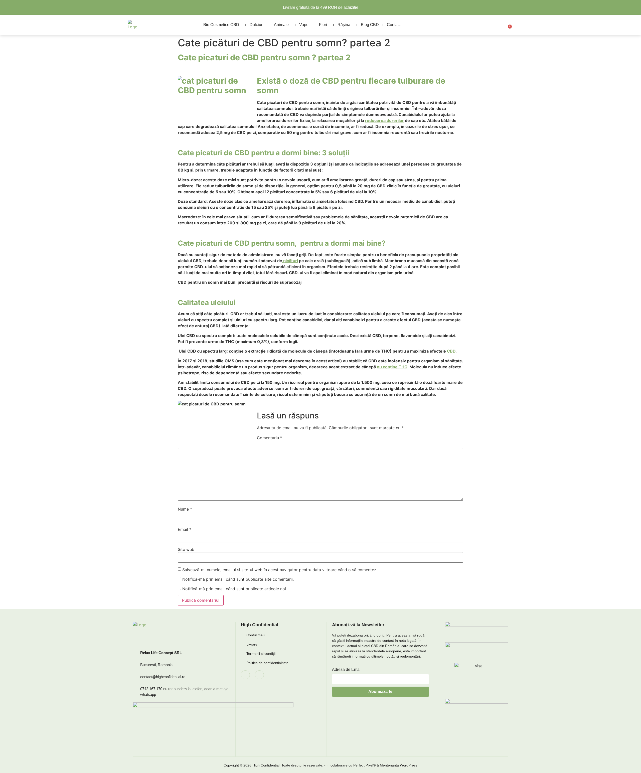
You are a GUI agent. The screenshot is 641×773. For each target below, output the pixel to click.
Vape (303, 25)
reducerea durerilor (384, 120)
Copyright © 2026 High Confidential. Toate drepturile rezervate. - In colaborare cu (288, 765)
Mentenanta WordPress (398, 765)
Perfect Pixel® (364, 765)
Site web (186, 549)
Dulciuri (256, 25)
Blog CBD (370, 25)
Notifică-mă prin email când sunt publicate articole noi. (234, 589)
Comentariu (269, 438)
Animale (281, 25)
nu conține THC (392, 366)
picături (290, 260)
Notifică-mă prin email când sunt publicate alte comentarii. (238, 579)
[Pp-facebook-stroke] (245, 674)
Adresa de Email (347, 670)
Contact (394, 25)
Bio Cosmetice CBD (221, 25)
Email (184, 529)
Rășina (344, 25)
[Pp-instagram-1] (259, 674)
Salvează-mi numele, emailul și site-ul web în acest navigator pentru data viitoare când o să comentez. (279, 570)
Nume (185, 509)
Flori (323, 25)
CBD (451, 351)
